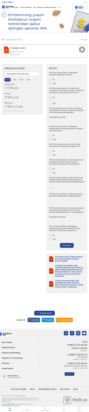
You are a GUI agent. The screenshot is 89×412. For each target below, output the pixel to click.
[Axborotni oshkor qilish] (4, 15)
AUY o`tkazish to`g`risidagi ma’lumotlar (44, 7)
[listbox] (22, 74)
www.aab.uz (10, 404)
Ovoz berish (67, 245)
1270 (85, 342)
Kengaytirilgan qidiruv (47, 389)
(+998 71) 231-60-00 (77, 345)
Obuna (32, 389)
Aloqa (75, 389)
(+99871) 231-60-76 (77, 354)
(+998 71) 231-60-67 (77, 363)
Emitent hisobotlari (25, 7)
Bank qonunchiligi (18, 389)
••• (59, 7)
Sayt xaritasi (65, 389)
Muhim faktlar (14, 7)
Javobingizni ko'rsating (57, 117)
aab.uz (8, 7)
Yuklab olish (18, 47)
